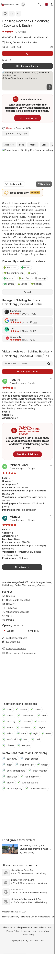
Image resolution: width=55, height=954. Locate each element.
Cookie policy (28, 934)
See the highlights (27, 454)
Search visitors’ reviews (16, 363)
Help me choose (27, 118)
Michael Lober (19, 465)
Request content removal (30, 927)
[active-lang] (46, 4)
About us (47, 927)
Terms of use (43, 931)
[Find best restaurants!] (10, 4)
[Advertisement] (27, 679)
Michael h (16, 516)
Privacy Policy (12, 931)
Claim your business (16, 648)
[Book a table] (27, 53)
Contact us (11, 927)
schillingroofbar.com (16, 638)
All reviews (20, 567)
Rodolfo (15, 379)
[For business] (23, 4)
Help (34, 931)
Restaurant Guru (36, 940)
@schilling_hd (13, 642)
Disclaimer (25, 931)
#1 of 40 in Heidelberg (22, 37)
